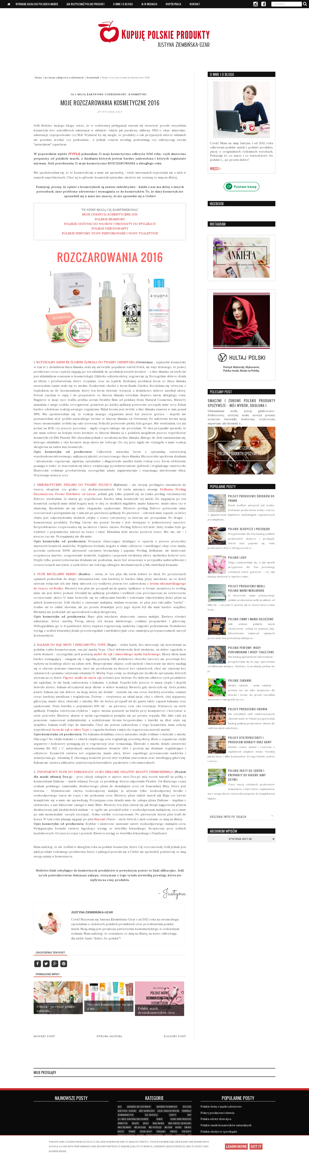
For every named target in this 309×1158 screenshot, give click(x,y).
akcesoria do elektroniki (139, 1106)
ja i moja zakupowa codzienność (99, 94)
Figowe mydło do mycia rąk (82, 678)
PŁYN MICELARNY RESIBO (57, 574)
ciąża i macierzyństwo (168, 1110)
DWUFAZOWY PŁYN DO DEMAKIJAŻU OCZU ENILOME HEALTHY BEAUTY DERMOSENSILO (105, 772)
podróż (132, 1131)
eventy (172, 1114)
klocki (159, 1119)
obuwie (188, 1127)
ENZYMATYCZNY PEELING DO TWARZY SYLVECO (74, 485)
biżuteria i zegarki (127, 1110)
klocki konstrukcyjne (180, 1119)
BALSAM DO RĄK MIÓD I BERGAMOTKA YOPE (71, 645)
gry (189, 1114)
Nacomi (99, 819)
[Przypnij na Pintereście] (63, 963)
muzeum (168, 1127)
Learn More (236, 1147)
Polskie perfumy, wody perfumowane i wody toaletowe (251, 649)
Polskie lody (237, 557)
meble (146, 1123)
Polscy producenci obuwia (247, 709)
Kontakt (195, 4)
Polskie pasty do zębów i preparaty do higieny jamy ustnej (247, 775)
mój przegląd (155, 1127)
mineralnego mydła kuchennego (137, 654)
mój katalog (140, 1127)
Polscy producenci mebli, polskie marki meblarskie (246, 588)
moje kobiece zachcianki (179, 1123)
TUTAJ (74, 154)
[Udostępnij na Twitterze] (46, 963)
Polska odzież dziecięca (216, 1119)
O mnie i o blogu (123, 4)
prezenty (186, 1131)
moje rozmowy (124, 1127)
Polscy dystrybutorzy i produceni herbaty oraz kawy (250, 739)
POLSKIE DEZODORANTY (109, 228)
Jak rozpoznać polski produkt (85, 4)
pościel (173, 1131)
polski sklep (146, 1131)
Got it (256, 1147)
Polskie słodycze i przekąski (249, 529)
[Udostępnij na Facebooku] (38, 963)
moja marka (158, 1123)
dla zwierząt (151, 1114)
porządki (161, 1131)
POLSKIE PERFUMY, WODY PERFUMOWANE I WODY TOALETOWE (110, 233)
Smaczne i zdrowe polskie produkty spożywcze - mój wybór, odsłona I (241, 403)
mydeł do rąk (103, 654)
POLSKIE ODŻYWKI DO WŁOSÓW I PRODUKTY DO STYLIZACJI (110, 224)
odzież (121, 1131)
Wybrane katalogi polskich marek (37, 4)
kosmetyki (138, 94)
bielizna (187, 1106)
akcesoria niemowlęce (167, 1106)
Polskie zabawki (239, 680)
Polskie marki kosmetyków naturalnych (226, 1125)
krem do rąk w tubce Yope (70, 730)
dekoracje (186, 1110)
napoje (178, 1127)
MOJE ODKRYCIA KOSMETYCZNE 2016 (110, 214)
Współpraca (173, 4)
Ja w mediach (149, 4)
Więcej (215, 168)
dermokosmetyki (125, 1114)
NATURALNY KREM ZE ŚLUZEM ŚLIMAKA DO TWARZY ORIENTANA (85, 362)
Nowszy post (44, 1036)
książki (135, 1123)
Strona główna (109, 1036)
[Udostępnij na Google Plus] (55, 963)
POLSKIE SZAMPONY (110, 219)
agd (119, 1106)
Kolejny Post (175, 1036)
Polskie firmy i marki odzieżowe (251, 619)
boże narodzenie (147, 1110)
